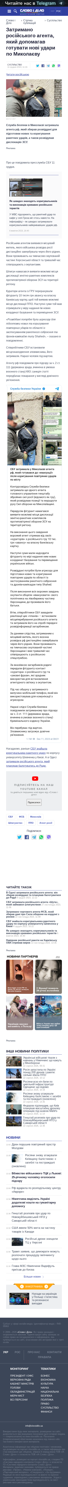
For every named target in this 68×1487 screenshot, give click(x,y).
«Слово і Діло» (24, 1332)
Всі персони (19, 1399)
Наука (45, 1387)
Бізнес (45, 1375)
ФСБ (21, 816)
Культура (47, 1383)
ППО (31, 823)
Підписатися (34, 802)
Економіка (48, 1379)
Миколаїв (35, 816)
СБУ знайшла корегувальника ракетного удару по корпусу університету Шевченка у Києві (32, 924)
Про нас (34, 1352)
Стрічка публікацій (29, 21)
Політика (47, 1399)
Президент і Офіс (22, 1375)
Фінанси (46, 1411)
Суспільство (54, 20)
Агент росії (45, 823)
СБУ (10, 816)
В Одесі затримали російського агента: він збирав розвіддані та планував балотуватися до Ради (33, 895)
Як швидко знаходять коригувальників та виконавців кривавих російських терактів (33, 205)
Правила (44, 1357)
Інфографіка (34, 1286)
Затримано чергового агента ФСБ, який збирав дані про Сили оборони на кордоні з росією (32, 914)
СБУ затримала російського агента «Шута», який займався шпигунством (33, 905)
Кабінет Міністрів (22, 1383)
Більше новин (32, 1276)
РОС (58, 11)
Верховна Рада (20, 1379)
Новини (13, 1137)
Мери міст (17, 1395)
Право (45, 1403)
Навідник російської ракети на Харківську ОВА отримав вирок (31, 941)
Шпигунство (15, 823)
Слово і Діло (10, 21)
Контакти (54, 1352)
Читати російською (17, 74)
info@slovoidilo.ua (34, 1426)
